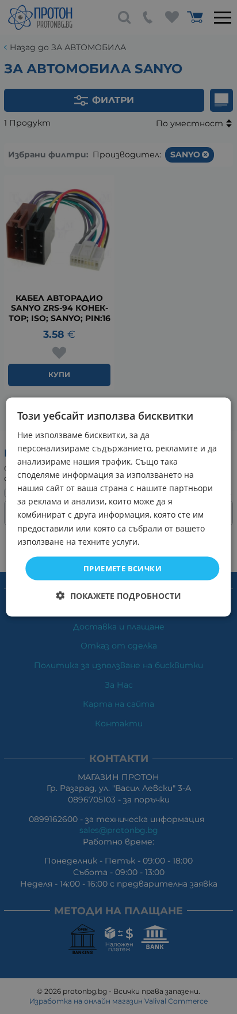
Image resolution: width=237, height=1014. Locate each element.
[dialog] (118, 507)
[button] (118, 595)
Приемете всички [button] (122, 568)
